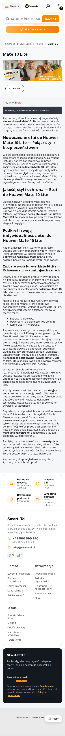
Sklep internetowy (31, 717)
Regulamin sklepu (45, 573)
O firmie (11, 622)
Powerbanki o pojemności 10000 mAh (32, 321)
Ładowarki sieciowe (21, 318)
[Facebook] (10, 555)
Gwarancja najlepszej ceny (44, 587)
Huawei (39, 43)
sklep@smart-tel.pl (23, 547)
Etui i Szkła (25, 43)
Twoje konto (14, 639)
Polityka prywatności (42, 580)
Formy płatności (16, 585)
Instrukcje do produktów (14, 633)
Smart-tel (10, 43)
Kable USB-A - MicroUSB (24, 324)
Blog (37, 598)
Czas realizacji (15, 590)
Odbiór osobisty (16, 627)
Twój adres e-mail (17, 677)
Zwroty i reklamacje (18, 573)
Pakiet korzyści (43, 593)
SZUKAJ (50, 18)
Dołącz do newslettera (21, 681)
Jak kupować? (15, 595)
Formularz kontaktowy (14, 580)
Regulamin (45, 686)
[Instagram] (19, 555)
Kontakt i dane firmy (15, 617)
